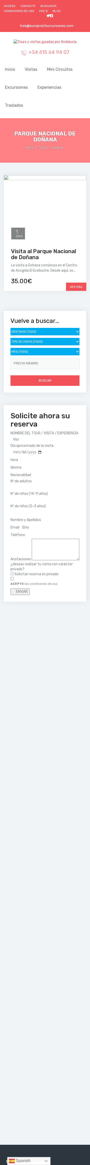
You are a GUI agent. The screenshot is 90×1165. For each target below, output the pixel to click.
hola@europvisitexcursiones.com (46, 26)
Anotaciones (21, 559)
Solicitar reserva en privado (36, 574)
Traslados (14, 105)
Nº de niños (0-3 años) (28, 506)
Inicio (10, 69)
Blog (57, 11)
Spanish (22, 1161)
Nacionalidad (21, 475)
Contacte (28, 6)
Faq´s (43, 11)
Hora (14, 460)
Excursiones (16, 87)
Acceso (10, 6)
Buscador (48, 6)
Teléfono (18, 535)
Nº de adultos (21, 481)
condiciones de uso (44, 583)
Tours (42, 147)
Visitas (31, 69)
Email (15, 527)
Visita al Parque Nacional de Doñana (43, 254)
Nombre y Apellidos (26, 520)
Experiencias (49, 87)
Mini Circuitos (59, 69)
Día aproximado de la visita (32, 446)
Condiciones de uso (19, 11)
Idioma (16, 467)
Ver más (76, 287)
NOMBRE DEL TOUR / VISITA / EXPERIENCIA (44, 433)
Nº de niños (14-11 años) (29, 494)
